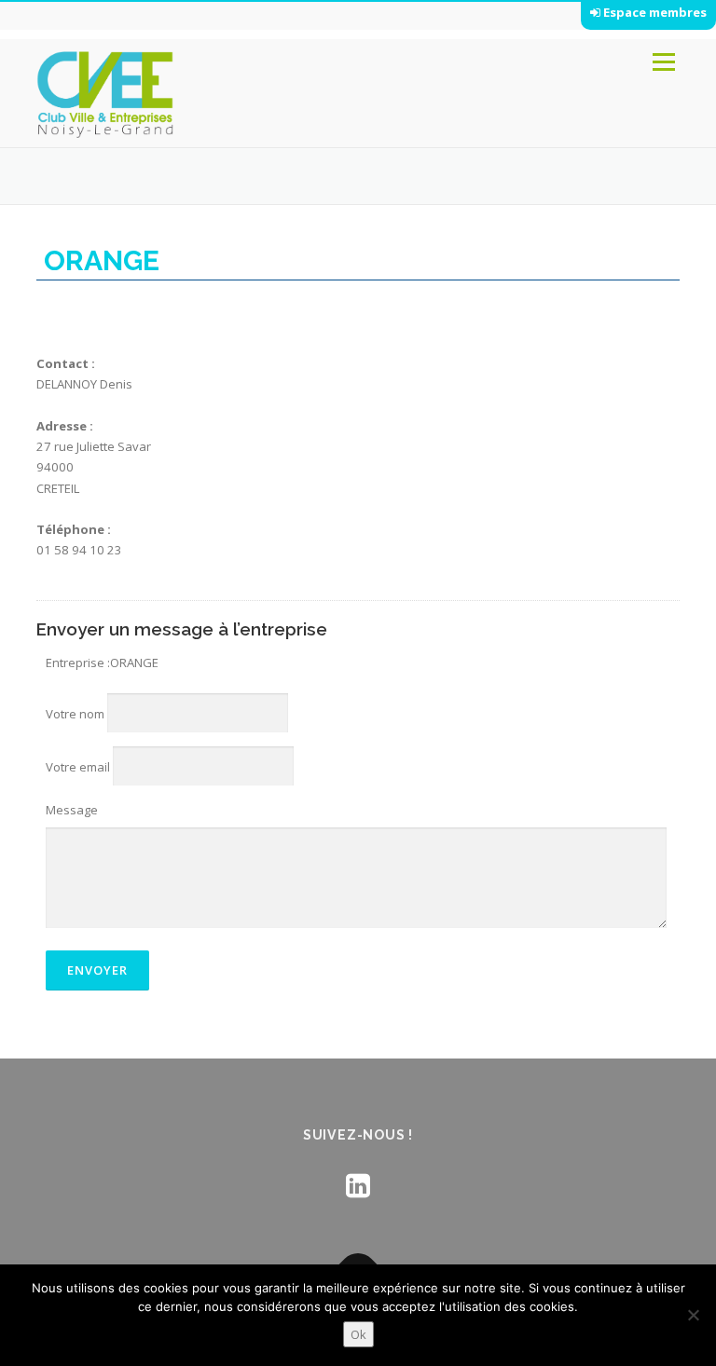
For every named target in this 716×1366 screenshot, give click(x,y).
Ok (358, 1334)
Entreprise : (78, 662)
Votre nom (75, 713)
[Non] (692, 1314)
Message (72, 809)
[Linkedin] (358, 1185)
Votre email (78, 766)
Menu (663, 62)
